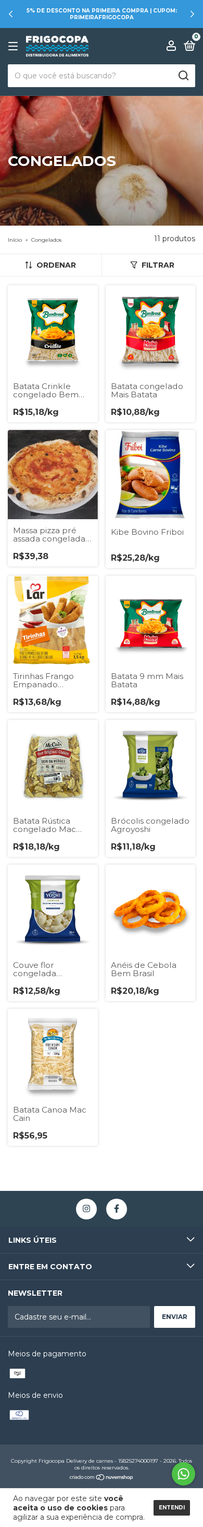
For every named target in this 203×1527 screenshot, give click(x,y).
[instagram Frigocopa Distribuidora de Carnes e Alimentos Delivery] (86, 1209)
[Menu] (15, 46)
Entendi (172, 1507)
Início (15, 240)
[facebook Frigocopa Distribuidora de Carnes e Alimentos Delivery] (116, 1209)
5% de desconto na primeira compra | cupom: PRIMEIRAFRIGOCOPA (102, 14)
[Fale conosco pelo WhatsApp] (183, 1474)
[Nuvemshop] (101, 1478)
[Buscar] (183, 75)
